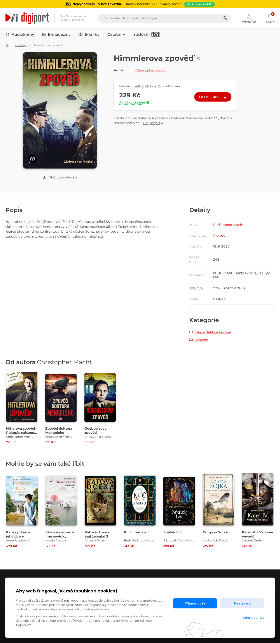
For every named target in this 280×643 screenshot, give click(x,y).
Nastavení (242, 603)
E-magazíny (59, 34)
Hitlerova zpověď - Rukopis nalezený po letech (21, 432)
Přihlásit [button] (249, 21)
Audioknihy (23, 34)
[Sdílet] (198, 58)
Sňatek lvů (172, 532)
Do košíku (210, 97)
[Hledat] (227, 18)
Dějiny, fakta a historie (213, 332)
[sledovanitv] (147, 34)
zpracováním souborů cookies (96, 616)
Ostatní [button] (114, 34)
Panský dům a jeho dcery (18, 534)
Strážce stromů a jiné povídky (60, 534)
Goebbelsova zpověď (95, 430)
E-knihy (92, 34)
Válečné (201, 340)
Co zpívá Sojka (215, 532)
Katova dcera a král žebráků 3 (97, 534)
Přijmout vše (195, 603)
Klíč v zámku (135, 532)
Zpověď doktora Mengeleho (58, 430)
